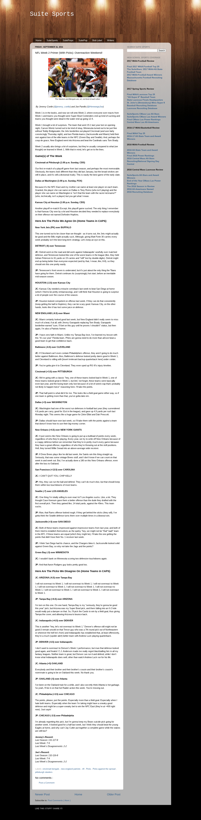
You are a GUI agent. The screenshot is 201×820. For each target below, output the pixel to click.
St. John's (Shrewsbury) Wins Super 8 (146, 103)
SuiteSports (52, 40)
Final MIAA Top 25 (136, 133)
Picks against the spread (104, 769)
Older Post (113, 794)
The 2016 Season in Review (141, 186)
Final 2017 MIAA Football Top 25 (143, 66)
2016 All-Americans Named (140, 189)
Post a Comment (46, 783)
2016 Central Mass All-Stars (140, 158)
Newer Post (42, 794)
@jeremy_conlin (62, 106)
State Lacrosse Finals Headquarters (145, 100)
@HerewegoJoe (95, 106)
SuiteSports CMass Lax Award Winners (146, 117)
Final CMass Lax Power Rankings (144, 119)
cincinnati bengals (51, 769)
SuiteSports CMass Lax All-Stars (143, 114)
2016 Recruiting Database (140, 192)
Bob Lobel (97, 40)
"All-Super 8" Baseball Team (141, 97)
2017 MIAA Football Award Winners (144, 75)
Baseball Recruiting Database (142, 105)
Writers (110, 40)
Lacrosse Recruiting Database (142, 108)
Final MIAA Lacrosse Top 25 (141, 94)
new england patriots (71, 769)
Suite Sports (52, 14)
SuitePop (83, 40)
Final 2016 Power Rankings (140, 156)
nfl (83, 769)
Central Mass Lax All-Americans (143, 122)
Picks (89, 769)
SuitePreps (68, 40)
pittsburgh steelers (43, 772)
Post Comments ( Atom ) (59, 800)
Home (38, 40)
